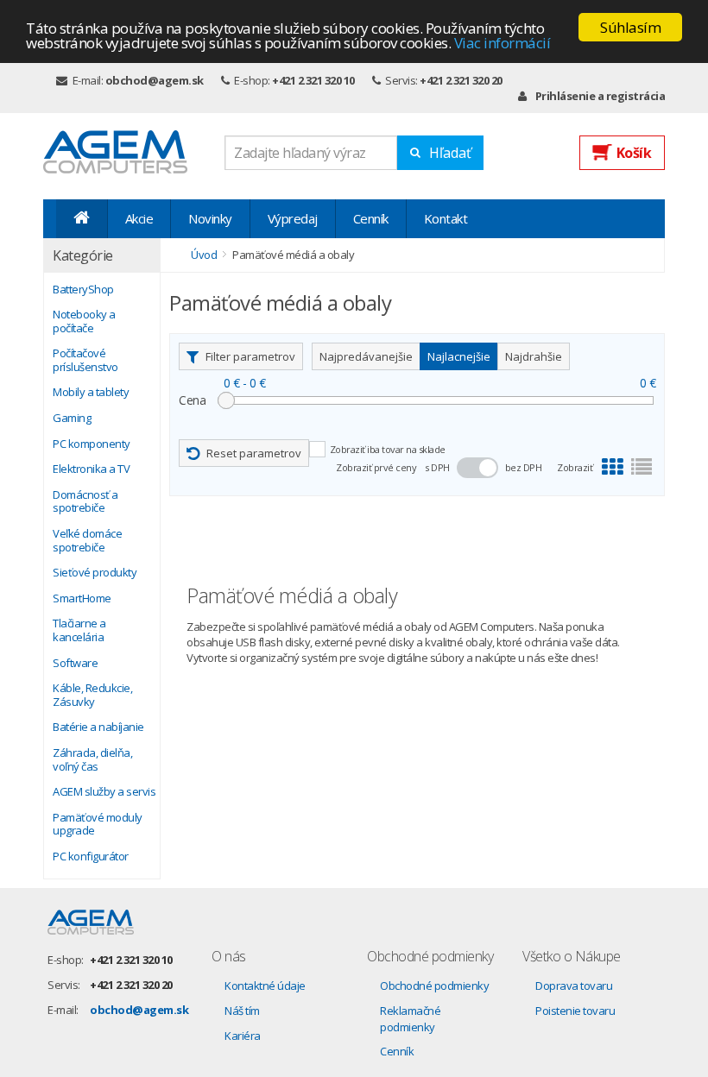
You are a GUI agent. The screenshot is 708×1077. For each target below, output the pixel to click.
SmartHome (82, 599)
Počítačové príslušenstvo (85, 360)
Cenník (371, 218)
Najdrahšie (533, 356)
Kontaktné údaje (265, 985)
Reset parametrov (253, 453)
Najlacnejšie (458, 356)
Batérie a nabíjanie (98, 727)
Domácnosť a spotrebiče (85, 501)
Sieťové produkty (94, 573)
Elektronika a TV (91, 469)
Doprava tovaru (573, 985)
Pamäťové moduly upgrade (97, 824)
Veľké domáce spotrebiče (87, 540)
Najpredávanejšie (366, 356)
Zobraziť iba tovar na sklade (388, 449)
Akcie (139, 218)
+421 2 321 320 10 (313, 80)
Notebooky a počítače (84, 321)
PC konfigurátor (91, 857)
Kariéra (242, 1035)
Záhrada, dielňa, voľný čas (92, 759)
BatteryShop (83, 290)
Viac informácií (502, 43)
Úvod (204, 254)
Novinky (210, 218)
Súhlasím (630, 27)
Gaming (72, 418)
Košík (634, 152)
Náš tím (242, 1010)
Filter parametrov (250, 356)
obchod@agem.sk (154, 80)
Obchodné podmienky (434, 985)
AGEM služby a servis (104, 792)
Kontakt (446, 218)
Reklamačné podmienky (410, 1019)
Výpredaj (293, 218)
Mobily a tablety (91, 393)
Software (75, 664)
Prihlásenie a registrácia (600, 96)
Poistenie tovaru (575, 1010)
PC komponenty (91, 444)
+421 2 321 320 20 (461, 80)
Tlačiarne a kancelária (79, 630)
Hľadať (450, 152)
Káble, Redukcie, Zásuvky (92, 695)
